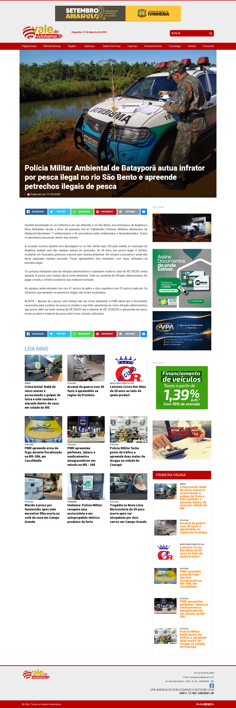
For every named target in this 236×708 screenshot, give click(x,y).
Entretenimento (153, 46)
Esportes (132, 46)
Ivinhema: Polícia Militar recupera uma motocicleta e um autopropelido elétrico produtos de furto (84, 514)
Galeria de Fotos (111, 46)
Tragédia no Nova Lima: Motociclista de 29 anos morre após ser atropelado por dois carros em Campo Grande (128, 514)
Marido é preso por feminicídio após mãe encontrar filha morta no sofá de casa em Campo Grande (42, 514)
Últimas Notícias (52, 46)
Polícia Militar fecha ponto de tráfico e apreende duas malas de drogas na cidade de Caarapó (127, 456)
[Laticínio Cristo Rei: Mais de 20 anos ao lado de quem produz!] (128, 368)
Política (192, 46)
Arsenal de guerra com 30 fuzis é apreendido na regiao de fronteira (85, 391)
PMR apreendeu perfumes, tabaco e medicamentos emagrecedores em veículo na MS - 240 (81, 456)
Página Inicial (29, 46)
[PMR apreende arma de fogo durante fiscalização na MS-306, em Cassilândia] (43, 429)
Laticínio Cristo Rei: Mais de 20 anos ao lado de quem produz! (128, 391)
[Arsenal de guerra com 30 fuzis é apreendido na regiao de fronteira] (86, 368)
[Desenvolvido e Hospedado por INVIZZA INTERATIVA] (205, 704)
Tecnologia (175, 46)
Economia (208, 46)
